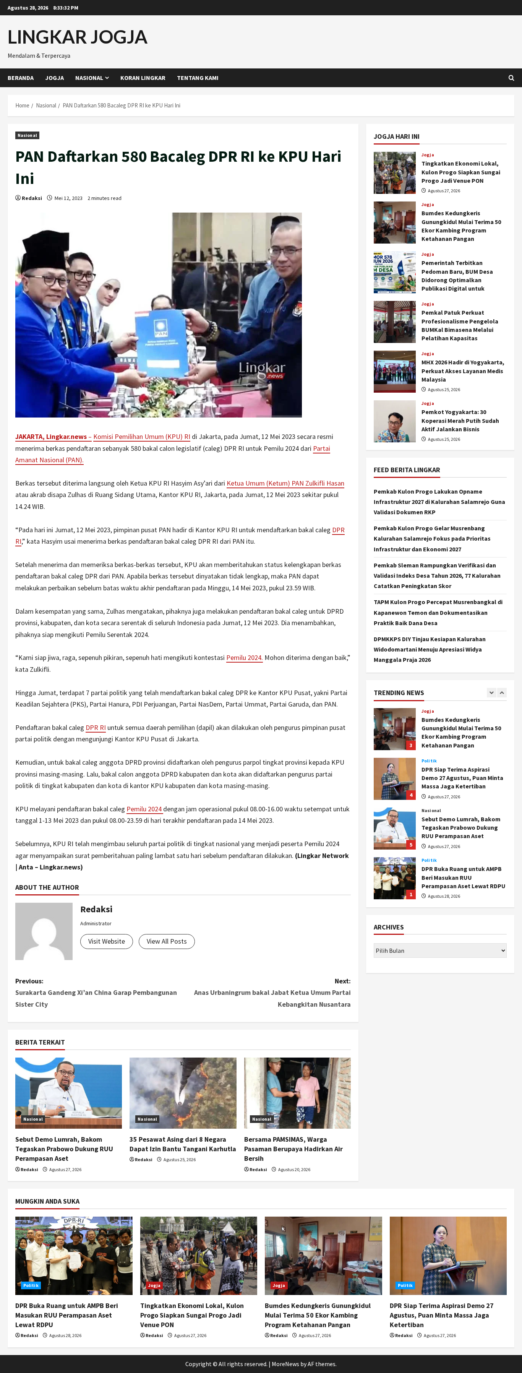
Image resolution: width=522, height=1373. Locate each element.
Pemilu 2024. (244, 657)
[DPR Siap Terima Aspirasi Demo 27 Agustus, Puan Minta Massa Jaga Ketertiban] (448, 1256)
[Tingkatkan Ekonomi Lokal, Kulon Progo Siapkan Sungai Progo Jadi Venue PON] (199, 1256)
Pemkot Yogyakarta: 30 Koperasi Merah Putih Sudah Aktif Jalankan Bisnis (395, 421)
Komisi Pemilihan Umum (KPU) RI (141, 436)
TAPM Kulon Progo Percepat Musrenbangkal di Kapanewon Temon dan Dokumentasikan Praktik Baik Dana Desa (438, 612)
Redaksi (32, 198)
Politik (429, 761)
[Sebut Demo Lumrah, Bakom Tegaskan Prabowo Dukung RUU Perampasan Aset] (68, 1093)
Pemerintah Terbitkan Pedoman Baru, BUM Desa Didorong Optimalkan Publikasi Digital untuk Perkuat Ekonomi (395, 272)
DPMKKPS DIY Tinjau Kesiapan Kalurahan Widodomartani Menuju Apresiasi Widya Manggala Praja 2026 (430, 649)
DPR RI (96, 727)
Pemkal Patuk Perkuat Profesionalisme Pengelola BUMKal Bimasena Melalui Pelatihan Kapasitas (395, 322)
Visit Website (106, 941)
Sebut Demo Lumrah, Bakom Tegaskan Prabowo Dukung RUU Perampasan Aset (64, 1149)
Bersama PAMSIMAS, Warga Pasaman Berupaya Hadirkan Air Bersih (293, 1149)
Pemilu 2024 (144, 808)
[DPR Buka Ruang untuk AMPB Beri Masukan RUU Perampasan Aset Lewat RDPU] (74, 1256)
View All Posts (167, 941)
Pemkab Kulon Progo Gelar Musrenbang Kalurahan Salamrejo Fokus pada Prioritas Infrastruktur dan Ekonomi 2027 (432, 538)
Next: (272, 993)
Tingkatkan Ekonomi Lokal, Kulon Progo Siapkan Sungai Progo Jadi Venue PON (395, 173)
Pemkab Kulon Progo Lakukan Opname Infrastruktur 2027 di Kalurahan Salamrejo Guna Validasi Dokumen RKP (439, 501)
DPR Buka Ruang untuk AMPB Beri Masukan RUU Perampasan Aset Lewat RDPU (395, 878)
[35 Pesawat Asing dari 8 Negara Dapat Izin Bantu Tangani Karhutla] (183, 1093)
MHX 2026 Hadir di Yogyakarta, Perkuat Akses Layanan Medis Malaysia (395, 372)
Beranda (21, 77)
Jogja (54, 77)
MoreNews (285, 1364)
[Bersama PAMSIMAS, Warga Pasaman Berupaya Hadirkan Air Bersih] (297, 1093)
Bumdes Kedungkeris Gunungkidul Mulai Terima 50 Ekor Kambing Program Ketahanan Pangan (395, 222)
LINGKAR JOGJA (78, 36)
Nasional (89, 77)
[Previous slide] (491, 692)
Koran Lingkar (142, 77)
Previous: (96, 993)
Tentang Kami (198, 77)
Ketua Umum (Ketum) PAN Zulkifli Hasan (285, 483)
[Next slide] (502, 692)
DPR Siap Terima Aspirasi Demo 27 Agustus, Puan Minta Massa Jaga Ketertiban (395, 779)
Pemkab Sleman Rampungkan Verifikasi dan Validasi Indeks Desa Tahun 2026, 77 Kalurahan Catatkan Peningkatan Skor (437, 575)
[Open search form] (511, 77)
